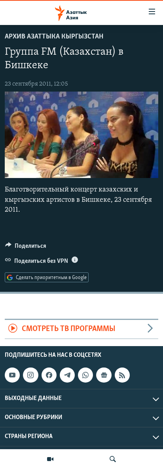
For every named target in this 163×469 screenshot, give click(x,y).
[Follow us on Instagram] (30, 375)
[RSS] (122, 375)
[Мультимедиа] (50, 459)
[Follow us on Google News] (103, 375)
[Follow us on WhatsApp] (85, 375)
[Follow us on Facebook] (49, 375)
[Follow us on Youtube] (12, 375)
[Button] (25, 247)
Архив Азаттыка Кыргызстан (54, 36)
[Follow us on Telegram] (67, 375)
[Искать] (113, 459)
